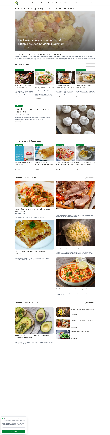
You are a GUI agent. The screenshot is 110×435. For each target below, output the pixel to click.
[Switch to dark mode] (94, 3)
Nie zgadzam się (14, 428)
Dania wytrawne (51, 2)
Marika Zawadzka (59, 89)
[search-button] (91, 2)
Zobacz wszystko (90, 65)
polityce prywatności (18, 425)
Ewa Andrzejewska (22, 47)
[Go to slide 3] (93, 49)
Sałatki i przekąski (77, 2)
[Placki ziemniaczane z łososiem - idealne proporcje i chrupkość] (55, 31)
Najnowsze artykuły (36, 2)
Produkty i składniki (60, 2)
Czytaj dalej (18, 122)
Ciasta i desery (44, 2)
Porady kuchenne (69, 2)
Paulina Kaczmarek (79, 166)
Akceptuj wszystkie (13, 431)
